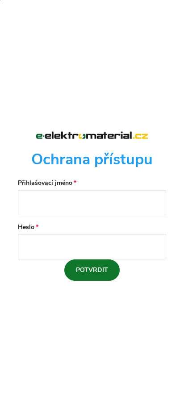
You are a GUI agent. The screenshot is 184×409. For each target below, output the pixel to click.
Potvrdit (92, 270)
